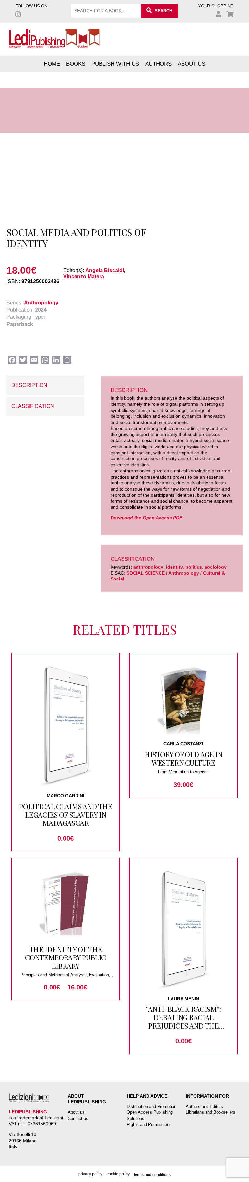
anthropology (148, 566)
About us (191, 64)
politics (193, 566)
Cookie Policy (118, 1174)
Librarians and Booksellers (210, 1112)
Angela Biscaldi (104, 270)
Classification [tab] (32, 406)
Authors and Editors (204, 1106)
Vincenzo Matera (83, 276)
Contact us (78, 1118)
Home (52, 64)
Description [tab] (29, 385)
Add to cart (42, 210)
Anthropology (41, 302)
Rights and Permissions (149, 1124)
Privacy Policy (90, 1174)
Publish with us (115, 64)
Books (75, 64)
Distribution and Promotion (151, 1106)
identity (174, 566)
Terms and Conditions (152, 1174)
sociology (216, 566)
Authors (158, 64)
